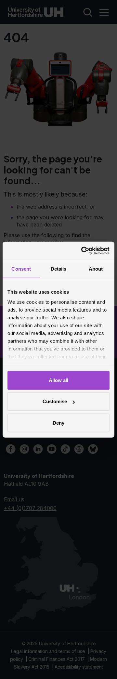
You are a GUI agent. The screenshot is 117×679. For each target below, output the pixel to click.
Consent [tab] (21, 268)
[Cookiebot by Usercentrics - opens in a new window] (83, 251)
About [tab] (96, 268)
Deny (58, 422)
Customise (55, 401)
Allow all (58, 380)
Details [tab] (59, 268)
